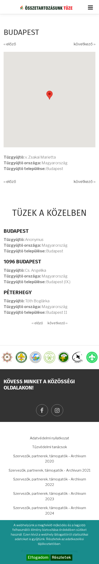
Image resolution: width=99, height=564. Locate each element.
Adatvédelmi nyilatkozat (49, 438)
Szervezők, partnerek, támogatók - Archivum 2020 (49, 459)
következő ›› (84, 44)
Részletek (61, 557)
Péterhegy (18, 292)
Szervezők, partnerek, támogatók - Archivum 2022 (49, 482)
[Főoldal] (49, 7)
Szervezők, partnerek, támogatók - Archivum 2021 (50, 470)
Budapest (16, 231)
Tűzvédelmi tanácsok (49, 447)
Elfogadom (38, 557)
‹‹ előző (10, 44)
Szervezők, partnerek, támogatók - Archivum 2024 (49, 511)
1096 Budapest (22, 262)
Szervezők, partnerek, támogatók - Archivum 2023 (49, 496)
